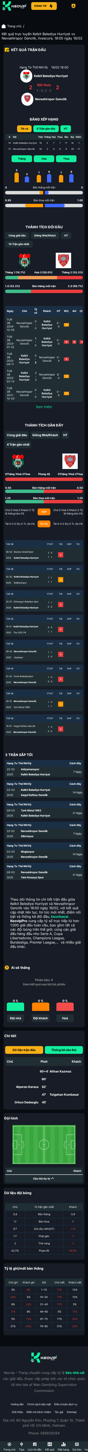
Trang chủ (14, 26)
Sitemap (71, 1412)
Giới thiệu (17, 1412)
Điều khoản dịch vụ (65, 1404)
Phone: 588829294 (44, 1433)
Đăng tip (40, 6)
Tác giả (58, 1412)
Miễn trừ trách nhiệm (38, 1412)
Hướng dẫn (17, 1404)
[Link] (14, 6)
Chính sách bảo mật (39, 1404)
